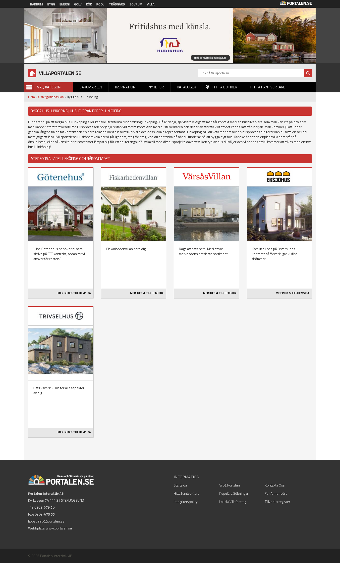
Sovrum (135, 4)
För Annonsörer (277, 493)
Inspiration (125, 87)
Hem (31, 96)
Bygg (51, 4)
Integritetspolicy (186, 501)
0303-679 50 (44, 507)
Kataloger (186, 87)
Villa (151, 4)
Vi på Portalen (229, 485)
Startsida (180, 485)
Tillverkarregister (277, 501)
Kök (89, 4)
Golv (78, 4)
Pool (100, 4)
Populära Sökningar (233, 493)
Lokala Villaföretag (232, 501)
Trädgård (117, 4)
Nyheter (156, 87)
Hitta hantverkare (267, 87)
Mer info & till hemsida (74, 293)
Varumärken (90, 87)
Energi (64, 4)
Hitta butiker (225, 87)
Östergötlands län (51, 96)
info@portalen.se (51, 521)
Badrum (36, 4)
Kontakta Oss (275, 485)
